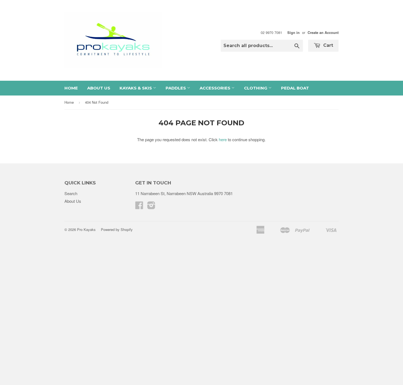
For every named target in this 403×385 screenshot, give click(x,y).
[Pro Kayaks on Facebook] (139, 207)
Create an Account (323, 32)
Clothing (256, 88)
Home (71, 88)
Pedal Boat (295, 88)
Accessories (215, 88)
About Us (98, 88)
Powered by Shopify (117, 229)
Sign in (293, 32)
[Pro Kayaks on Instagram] (151, 207)
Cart (327, 45)
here (223, 139)
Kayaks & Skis (136, 88)
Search (70, 193)
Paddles (176, 88)
